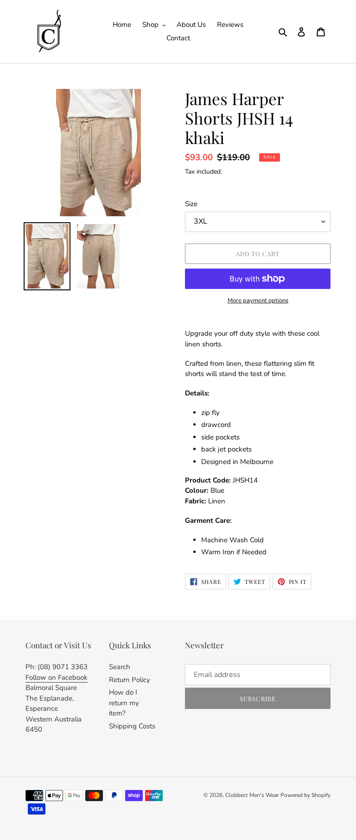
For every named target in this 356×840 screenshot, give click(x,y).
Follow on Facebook (56, 677)
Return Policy (129, 679)
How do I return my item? (124, 703)
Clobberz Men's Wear (252, 795)
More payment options (258, 300)
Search (119, 666)
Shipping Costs (132, 726)
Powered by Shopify (305, 795)
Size (191, 203)
